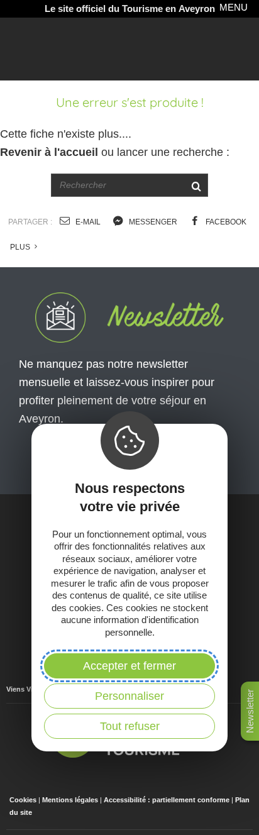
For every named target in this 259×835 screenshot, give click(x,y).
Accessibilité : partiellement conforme (166, 800)
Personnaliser (129, 696)
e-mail (87, 222)
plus (21, 247)
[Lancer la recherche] (195, 185)
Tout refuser (130, 726)
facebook (225, 222)
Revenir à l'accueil (49, 152)
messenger (152, 222)
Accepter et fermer (129, 666)
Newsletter (250, 711)
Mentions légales (70, 800)
